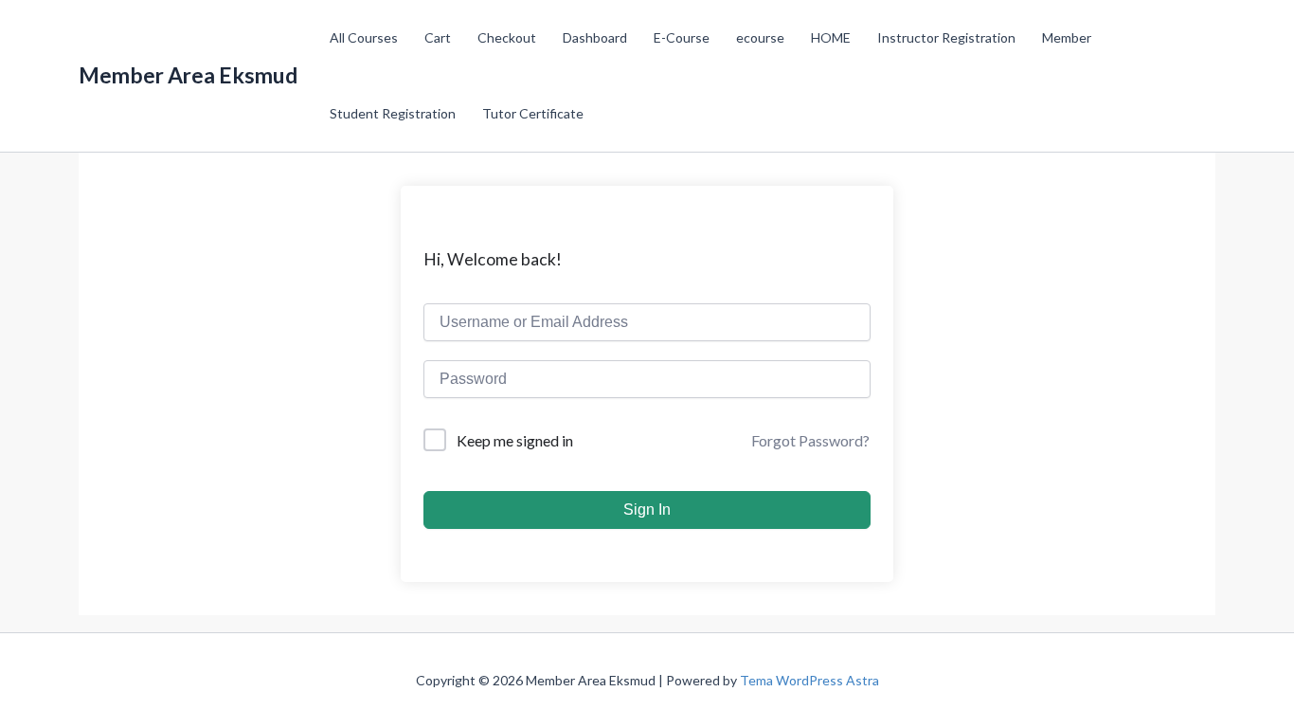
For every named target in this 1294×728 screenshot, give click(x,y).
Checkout (506, 37)
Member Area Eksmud (188, 75)
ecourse (760, 37)
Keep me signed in (515, 440)
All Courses (364, 37)
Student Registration (393, 113)
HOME (831, 37)
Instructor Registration (946, 37)
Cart (437, 37)
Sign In (647, 509)
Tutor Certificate (533, 113)
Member (1066, 37)
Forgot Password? (810, 440)
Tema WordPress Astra (809, 680)
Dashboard (595, 37)
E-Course (682, 37)
